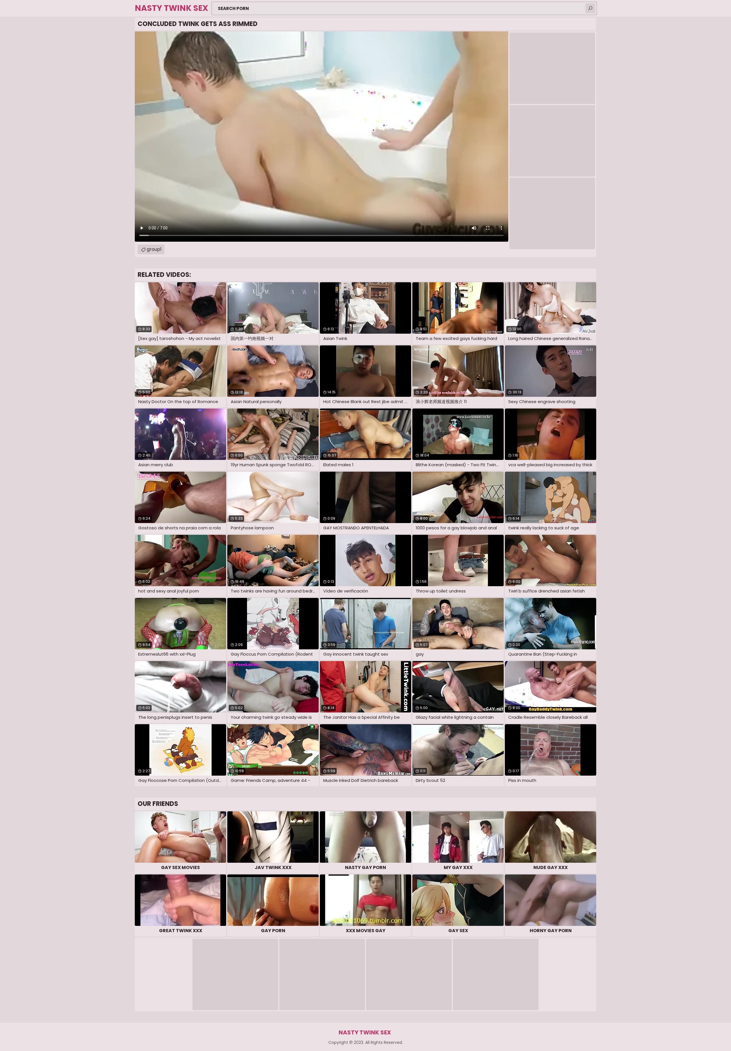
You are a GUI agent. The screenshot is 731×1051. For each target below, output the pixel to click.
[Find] (590, 8)
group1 (154, 249)
